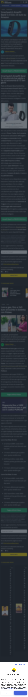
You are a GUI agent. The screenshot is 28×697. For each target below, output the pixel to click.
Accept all (20, 693)
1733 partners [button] (10, 678)
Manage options (7, 693)
